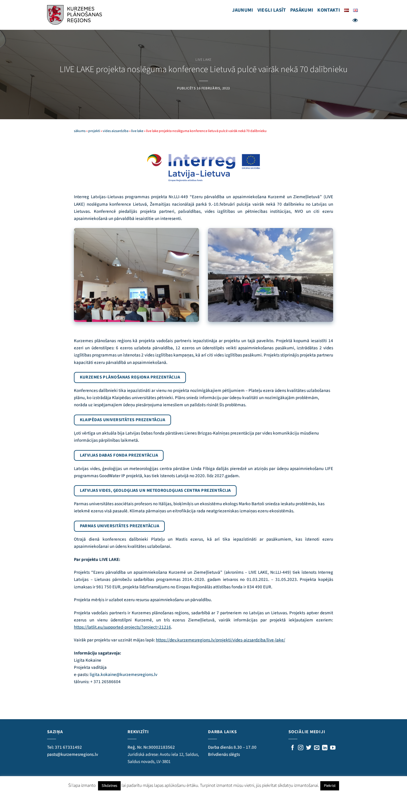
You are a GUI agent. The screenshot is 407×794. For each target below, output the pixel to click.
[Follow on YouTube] (332, 748)
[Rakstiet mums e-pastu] (316, 748)
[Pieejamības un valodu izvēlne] (355, 20)
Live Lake (203, 59)
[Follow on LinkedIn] (324, 748)
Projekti (94, 131)
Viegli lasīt (271, 10)
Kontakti (328, 10)
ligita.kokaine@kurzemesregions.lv (123, 675)
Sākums (80, 131)
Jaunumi (242, 10)
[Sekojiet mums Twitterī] (308, 748)
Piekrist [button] (329, 785)
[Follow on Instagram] (300, 748)
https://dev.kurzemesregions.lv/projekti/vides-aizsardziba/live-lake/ (220, 640)
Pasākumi (301, 10)
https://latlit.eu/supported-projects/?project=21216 (122, 627)
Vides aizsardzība (115, 131)
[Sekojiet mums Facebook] (292, 748)
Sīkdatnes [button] (109, 785)
